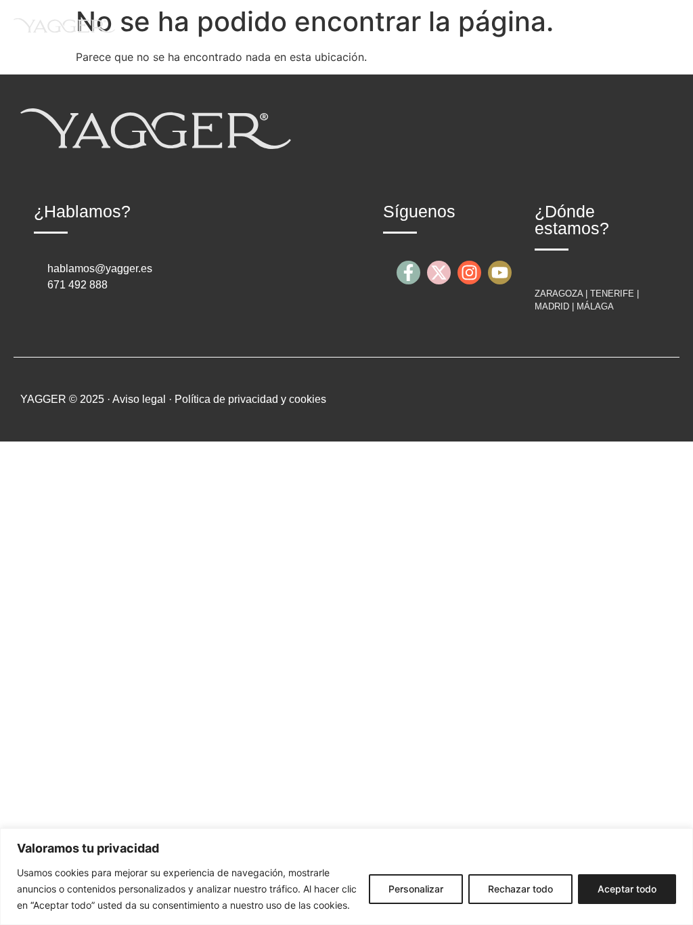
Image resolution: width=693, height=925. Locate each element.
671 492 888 (77, 285)
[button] (668, 25)
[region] (346, 876)
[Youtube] (500, 272)
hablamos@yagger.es (99, 268)
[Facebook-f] (408, 272)
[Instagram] (469, 272)
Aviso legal (139, 399)
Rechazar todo (520, 889)
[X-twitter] (439, 272)
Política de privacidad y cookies (250, 399)
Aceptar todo (627, 889)
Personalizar (415, 889)
